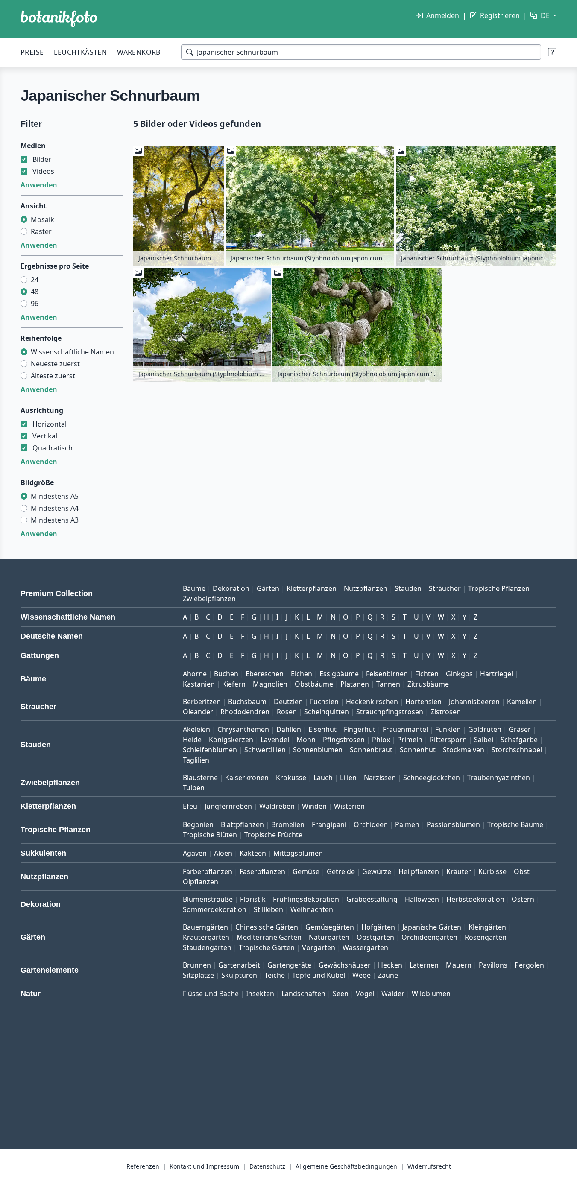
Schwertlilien (265, 749)
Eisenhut (322, 729)
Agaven (195, 853)
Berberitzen (202, 701)
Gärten (268, 588)
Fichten (427, 673)
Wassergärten (365, 947)
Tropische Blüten (210, 834)
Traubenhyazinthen (498, 777)
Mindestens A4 (55, 508)
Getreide (341, 871)
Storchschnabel (517, 749)
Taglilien (196, 760)
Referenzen (142, 1166)
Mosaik (42, 219)
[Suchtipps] (552, 52)
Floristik (253, 899)
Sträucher (445, 588)
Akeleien (196, 729)
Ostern (523, 899)
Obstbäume (314, 684)
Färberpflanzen (207, 871)
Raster (41, 231)
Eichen (301, 673)
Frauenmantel (405, 729)
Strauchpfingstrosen (389, 711)
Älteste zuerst (53, 375)
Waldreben (277, 806)
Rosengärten (486, 937)
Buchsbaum (247, 701)
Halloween (422, 899)
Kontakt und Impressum (204, 1166)
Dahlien (288, 729)
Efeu (190, 806)
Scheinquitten (326, 711)
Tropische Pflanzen (499, 588)
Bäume (194, 588)
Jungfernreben (228, 806)
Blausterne (200, 777)
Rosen (287, 711)
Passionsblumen (453, 824)
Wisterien (349, 806)
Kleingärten (487, 927)
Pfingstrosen (344, 739)
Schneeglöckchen (431, 777)
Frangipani (329, 824)
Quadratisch (52, 448)
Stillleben (268, 909)
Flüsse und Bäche (211, 993)
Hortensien (423, 701)
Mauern (459, 965)
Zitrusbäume (428, 684)
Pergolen (529, 965)
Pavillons (493, 965)
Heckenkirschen (372, 701)
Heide (192, 739)
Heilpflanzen (418, 871)
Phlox (381, 739)
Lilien (348, 777)
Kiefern (234, 684)
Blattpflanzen (242, 824)
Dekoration (231, 588)
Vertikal (44, 436)
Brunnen (197, 965)
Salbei (483, 739)
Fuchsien (324, 701)
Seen (341, 993)
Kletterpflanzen (312, 588)
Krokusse (291, 777)
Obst (522, 871)
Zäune (388, 975)
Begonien (198, 824)
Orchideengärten (429, 937)
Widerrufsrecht (429, 1166)
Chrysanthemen (243, 729)
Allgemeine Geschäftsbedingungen (346, 1166)
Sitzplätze (198, 975)
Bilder (41, 159)
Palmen (407, 824)
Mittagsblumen (298, 853)
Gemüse (306, 871)
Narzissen (380, 777)
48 (34, 291)
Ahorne (195, 673)
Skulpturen (239, 975)
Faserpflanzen (262, 871)
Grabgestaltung (372, 899)
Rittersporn (448, 739)
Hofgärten (378, 927)
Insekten (260, 993)
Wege (361, 975)
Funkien (448, 729)
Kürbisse (492, 871)
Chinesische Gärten (266, 927)
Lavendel (275, 739)
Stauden (408, 588)
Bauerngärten (205, 927)
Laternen (424, 965)
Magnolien (270, 684)
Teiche (274, 975)
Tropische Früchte (273, 834)
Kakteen (253, 853)
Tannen (388, 684)
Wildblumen (431, 993)
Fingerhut (359, 729)
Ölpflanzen (200, 881)
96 (34, 303)
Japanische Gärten (431, 927)
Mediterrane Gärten (269, 937)
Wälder (392, 993)
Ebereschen (265, 673)
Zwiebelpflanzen (209, 598)
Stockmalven (463, 749)
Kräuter (458, 871)
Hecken (390, 965)
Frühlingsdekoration (306, 899)
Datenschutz (267, 1166)
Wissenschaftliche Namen (72, 352)
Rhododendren (244, 711)
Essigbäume (339, 673)
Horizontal (49, 424)
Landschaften (303, 993)
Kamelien (522, 701)
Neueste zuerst (55, 363)
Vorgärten (318, 947)
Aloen (223, 853)
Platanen (354, 684)
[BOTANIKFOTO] (59, 18)
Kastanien (199, 684)
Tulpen (194, 787)
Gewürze (376, 871)
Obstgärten (375, 937)
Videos (43, 171)
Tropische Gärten (267, 947)
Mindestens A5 (55, 496)
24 (34, 279)
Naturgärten (329, 937)
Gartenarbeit (239, 965)
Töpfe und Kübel (318, 975)
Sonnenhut (418, 749)
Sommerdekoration (214, 909)
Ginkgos (459, 673)
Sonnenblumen (318, 749)
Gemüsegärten (329, 927)
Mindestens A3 (55, 520)
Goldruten (484, 729)
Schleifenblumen (210, 749)
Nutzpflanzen (365, 588)
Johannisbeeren (474, 701)
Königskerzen (231, 739)
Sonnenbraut (371, 749)
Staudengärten (207, 947)
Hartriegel (496, 673)
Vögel (365, 993)
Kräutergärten (206, 937)
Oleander (198, 711)
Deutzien (288, 701)
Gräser (520, 729)
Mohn (306, 739)
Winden (314, 806)
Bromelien (288, 824)
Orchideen (371, 824)
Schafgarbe (519, 739)
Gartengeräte (289, 965)
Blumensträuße (208, 899)
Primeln (409, 739)
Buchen (226, 673)
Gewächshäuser (345, 965)
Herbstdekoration (475, 899)
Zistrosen (446, 711)
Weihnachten (311, 909)
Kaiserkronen (247, 777)
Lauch (323, 777)
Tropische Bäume (515, 824)
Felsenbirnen (387, 673)
